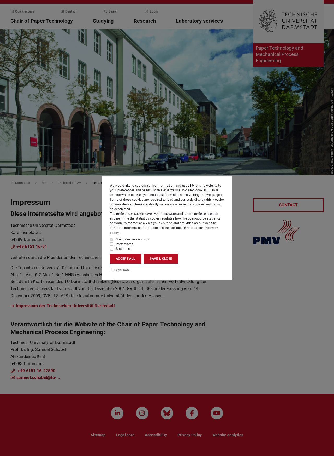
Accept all (125, 259)
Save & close (161, 259)
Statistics (123, 249)
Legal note (122, 270)
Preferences (124, 244)
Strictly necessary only (132, 239)
